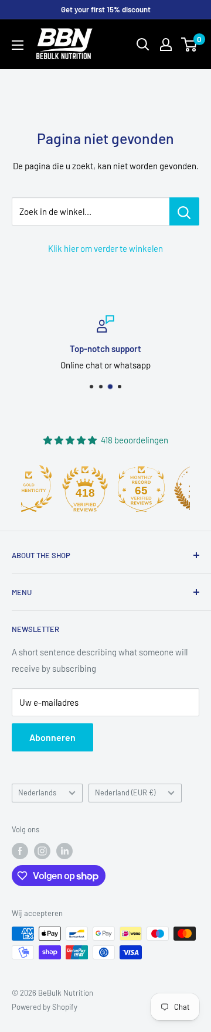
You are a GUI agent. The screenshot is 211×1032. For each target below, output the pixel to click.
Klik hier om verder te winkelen (105, 248)
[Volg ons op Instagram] (42, 851)
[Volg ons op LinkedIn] (64, 851)
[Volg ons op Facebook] (20, 851)
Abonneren (52, 737)
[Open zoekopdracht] (143, 44)
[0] (189, 44)
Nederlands (37, 792)
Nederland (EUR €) (125, 792)
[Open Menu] (17, 45)
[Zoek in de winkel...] (184, 211)
